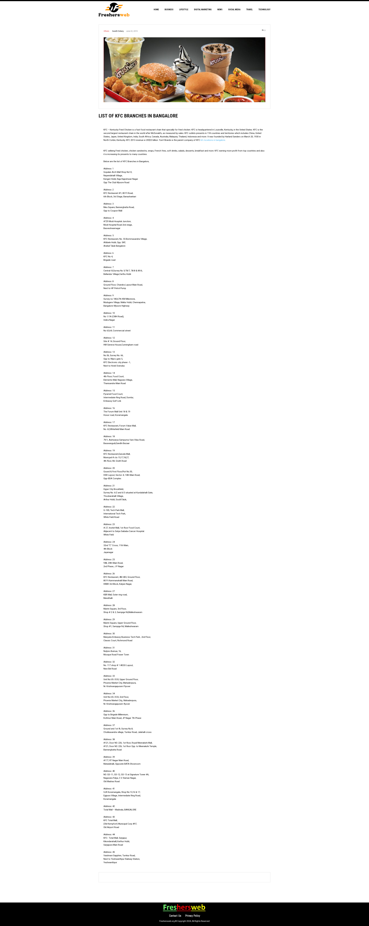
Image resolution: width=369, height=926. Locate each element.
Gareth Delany (118, 31)
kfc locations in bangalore (213, 140)
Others (106, 31)
